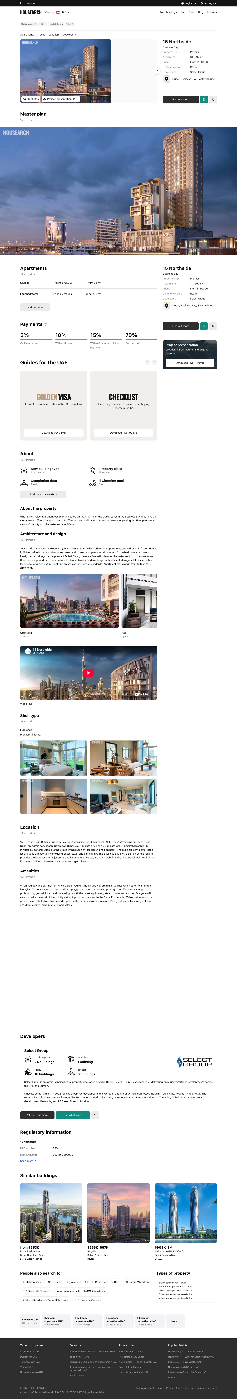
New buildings (168, 12)
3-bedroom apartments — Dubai (175, 1294)
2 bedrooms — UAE (79, 1356)
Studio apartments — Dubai (173, 1282)
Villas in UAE (26, 1367)
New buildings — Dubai (131, 1351)
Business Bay (170, 47)
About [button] (41, 34)
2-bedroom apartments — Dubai (175, 1290)
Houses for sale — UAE (31, 1372)
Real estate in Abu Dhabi (131, 1356)
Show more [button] (26, 1160)
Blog (200, 12)
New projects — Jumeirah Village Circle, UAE (191, 1356)
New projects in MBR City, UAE (183, 1367)
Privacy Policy (165, 1388)
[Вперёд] (157, 71)
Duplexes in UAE (28, 1356)
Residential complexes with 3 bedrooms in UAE (93, 1362)
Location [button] (54, 34)
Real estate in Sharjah (130, 1367)
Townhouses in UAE (30, 1362)
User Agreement (144, 1388)
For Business (27, 3)
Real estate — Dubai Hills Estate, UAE (187, 1372)
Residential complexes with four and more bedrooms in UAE (90, 1369)
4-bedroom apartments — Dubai (175, 1298)
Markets (212, 12)
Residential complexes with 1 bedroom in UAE (92, 1351)
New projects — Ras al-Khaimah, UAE (138, 1362)
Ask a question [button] (184, 1388)
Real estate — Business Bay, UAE (185, 1362)
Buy (183, 12)
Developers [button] (69, 34)
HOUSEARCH (37, 1387)
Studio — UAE (76, 1375)
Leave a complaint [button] (206, 1388)
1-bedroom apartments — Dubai (175, 1286)
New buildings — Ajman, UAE (133, 1372)
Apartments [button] (27, 34)
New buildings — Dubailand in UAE (185, 1351)
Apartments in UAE (29, 1351)
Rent (191, 12)
